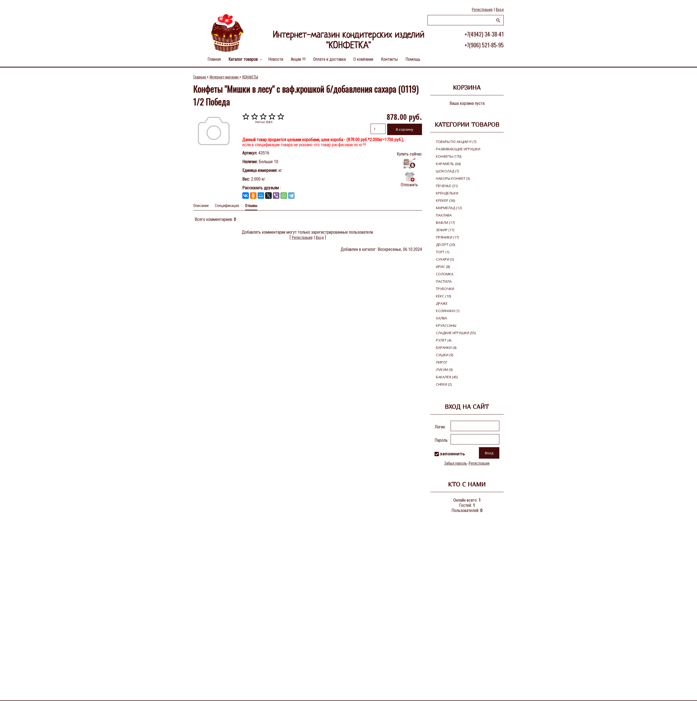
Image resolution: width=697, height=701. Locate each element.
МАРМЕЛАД (449, 207)
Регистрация (482, 9)
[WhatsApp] (283, 195)
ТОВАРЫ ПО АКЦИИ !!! (456, 141)
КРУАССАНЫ (446, 325)
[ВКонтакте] (245, 195)
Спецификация (227, 205)
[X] (268, 195)
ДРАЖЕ (442, 303)
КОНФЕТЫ (448, 156)
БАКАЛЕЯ (447, 376)
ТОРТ (442, 251)
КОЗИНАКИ (447, 310)
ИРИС (443, 266)
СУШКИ (444, 354)
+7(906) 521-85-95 (484, 45)
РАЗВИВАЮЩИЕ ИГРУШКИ (458, 149)
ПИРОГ (441, 362)
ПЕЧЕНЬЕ (447, 185)
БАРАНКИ (446, 347)
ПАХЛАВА (444, 215)
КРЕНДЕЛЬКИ (447, 193)
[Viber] (276, 195)
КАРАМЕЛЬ (448, 163)
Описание (201, 205)
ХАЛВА (441, 318)
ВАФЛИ (445, 222)
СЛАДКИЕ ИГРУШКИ (456, 332)
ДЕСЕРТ (445, 244)
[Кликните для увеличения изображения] (213, 131)
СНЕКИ (444, 384)
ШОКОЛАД (447, 171)
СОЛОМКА (444, 274)
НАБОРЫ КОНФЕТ (453, 178)
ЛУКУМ (444, 369)
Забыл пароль (455, 463)
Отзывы (251, 205)
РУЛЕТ (443, 340)
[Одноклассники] (253, 195)
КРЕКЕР (445, 200)
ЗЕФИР (445, 229)
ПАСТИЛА (444, 281)
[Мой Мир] (261, 195)
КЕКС (443, 296)
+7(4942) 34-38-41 (484, 34)
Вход (500, 9)
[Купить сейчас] (409, 163)
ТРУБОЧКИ (445, 288)
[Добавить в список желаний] (409, 176)
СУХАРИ (445, 259)
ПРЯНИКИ (447, 237)
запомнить (452, 454)
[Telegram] (291, 195)
